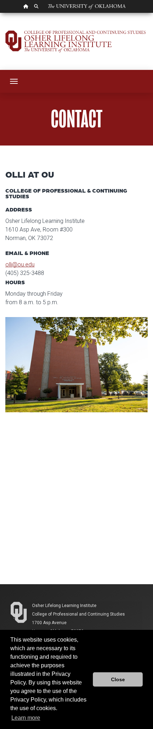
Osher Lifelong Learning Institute (64, 605)
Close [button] (118, 679)
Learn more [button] (25, 718)
